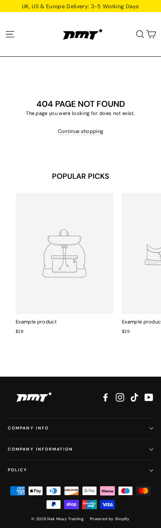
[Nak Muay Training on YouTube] (149, 397)
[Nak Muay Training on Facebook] (105, 397)
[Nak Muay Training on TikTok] (134, 397)
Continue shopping (81, 131)
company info (28, 428)
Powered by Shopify (110, 518)
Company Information (40, 449)
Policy (18, 469)
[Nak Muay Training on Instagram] (120, 397)
